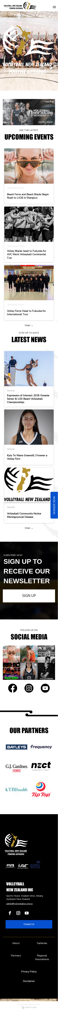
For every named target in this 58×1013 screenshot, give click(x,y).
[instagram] (18, 913)
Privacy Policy (29, 971)
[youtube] (26, 913)
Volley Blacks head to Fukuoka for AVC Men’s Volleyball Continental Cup (26, 254)
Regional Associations (42, 957)
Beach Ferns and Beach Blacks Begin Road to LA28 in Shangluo (28, 196)
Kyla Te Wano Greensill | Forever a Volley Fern (27, 457)
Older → (29, 325)
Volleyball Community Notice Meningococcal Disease (24, 515)
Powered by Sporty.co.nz (29, 1004)
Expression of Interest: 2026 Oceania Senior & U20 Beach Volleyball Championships (28, 399)
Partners (16, 955)
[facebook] (10, 913)
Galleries (42, 943)
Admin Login (31, 1007)
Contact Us (29, 924)
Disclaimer (29, 981)
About (16, 943)
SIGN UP (29, 595)
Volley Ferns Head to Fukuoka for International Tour (26, 312)
